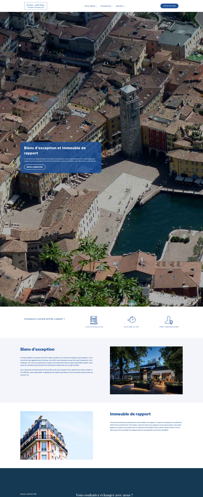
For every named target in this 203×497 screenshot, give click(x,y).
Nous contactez (35, 167)
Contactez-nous (169, 6)
